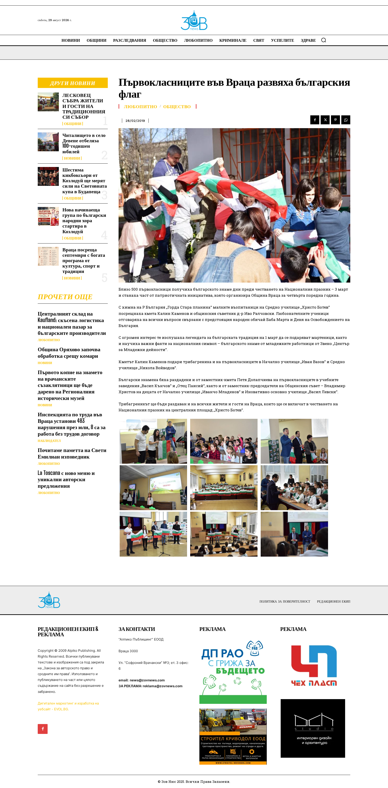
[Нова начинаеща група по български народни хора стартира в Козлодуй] (48, 216)
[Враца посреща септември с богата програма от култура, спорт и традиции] (48, 256)
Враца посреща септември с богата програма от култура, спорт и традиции (83, 260)
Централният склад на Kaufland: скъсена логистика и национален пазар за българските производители (72, 323)
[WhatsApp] (345, 119)
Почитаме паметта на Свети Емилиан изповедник (72, 453)
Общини (72, 123)
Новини (72, 158)
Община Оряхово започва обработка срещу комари (69, 352)
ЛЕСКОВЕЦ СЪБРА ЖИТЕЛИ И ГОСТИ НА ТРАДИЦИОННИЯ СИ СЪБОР (83, 106)
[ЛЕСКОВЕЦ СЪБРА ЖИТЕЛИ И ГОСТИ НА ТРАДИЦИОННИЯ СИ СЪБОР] (48, 101)
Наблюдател (49, 440)
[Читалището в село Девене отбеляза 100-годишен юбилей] (48, 141)
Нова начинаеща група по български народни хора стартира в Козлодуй (84, 220)
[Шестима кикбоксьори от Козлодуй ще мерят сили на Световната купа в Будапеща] (48, 176)
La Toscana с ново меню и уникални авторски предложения (66, 479)
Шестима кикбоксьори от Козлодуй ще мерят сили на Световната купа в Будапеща (84, 180)
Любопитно (49, 340)
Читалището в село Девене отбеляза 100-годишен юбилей (84, 143)
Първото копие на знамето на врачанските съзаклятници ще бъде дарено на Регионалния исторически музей (70, 385)
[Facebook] (314, 119)
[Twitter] (325, 119)
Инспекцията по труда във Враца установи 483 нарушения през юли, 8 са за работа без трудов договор (72, 424)
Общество (177, 106)
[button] (323, 40)
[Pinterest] (335, 119)
